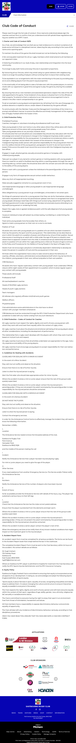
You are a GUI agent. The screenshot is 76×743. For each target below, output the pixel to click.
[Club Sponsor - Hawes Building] (30, 667)
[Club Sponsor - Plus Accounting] (45, 674)
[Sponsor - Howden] (45, 690)
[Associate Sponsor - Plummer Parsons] (45, 682)
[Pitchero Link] (38, 727)
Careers (36, 732)
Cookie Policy (36, 734)
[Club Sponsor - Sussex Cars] (30, 674)
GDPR (54, 732)
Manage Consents (50, 734)
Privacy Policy (24, 734)
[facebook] (36, 710)
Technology (46, 732)
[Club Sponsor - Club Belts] (30, 690)
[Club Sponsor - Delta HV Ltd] (45, 667)
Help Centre (10, 732)
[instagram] (40, 710)
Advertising (28, 732)
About (19, 732)
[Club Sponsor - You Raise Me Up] (30, 682)
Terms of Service (64, 732)
